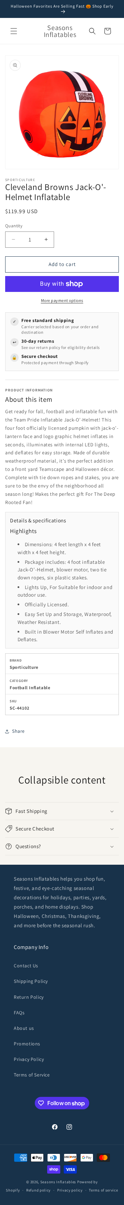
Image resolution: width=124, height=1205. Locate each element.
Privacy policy (70, 1190)
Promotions (27, 1044)
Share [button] (18, 731)
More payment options (62, 300)
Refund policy (38, 1190)
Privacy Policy (29, 1059)
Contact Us (26, 965)
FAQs (19, 1012)
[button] (13, 31)
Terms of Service (32, 1075)
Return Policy (29, 997)
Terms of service (103, 1190)
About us (24, 1028)
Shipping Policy (31, 981)
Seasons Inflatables (58, 1181)
